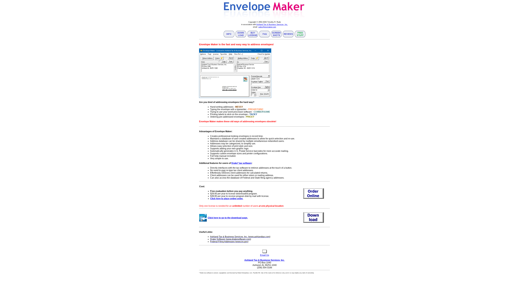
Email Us (264, 255)
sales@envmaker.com (267, 27)
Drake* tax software (241, 163)
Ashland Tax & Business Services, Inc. (272, 24)
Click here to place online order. (226, 198)
